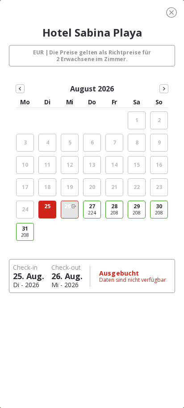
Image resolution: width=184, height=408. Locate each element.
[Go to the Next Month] (163, 88)
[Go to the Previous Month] (20, 88)
